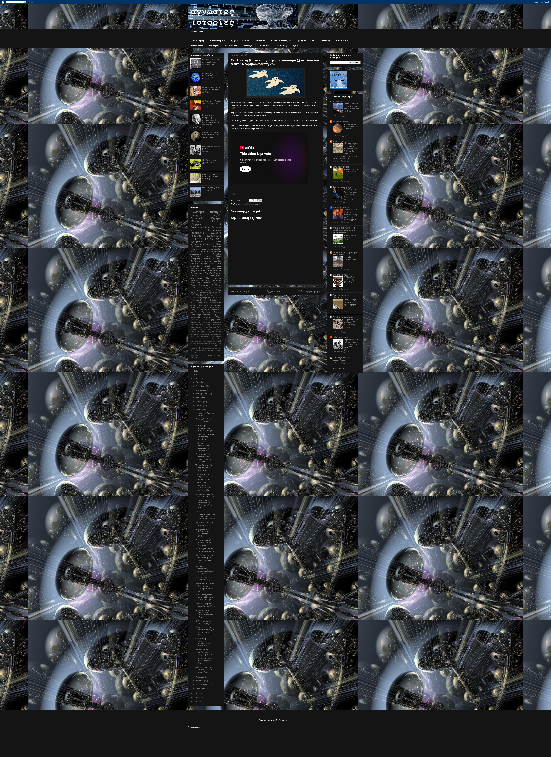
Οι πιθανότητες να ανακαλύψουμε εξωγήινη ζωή (210, 62)
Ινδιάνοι (206, 315)
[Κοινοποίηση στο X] (255, 200)
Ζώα (207, 246)
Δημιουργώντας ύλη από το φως (204, 523)
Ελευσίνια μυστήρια (214, 343)
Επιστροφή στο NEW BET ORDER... (350, 237)
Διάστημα (260, 41)
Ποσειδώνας (217, 353)
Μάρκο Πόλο (216, 348)
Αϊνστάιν (194, 312)
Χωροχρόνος (196, 278)
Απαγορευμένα (217, 41)
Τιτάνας (206, 258)
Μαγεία (193, 293)
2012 (203, 268)
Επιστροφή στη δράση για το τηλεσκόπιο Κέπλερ (202, 532)
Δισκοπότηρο (195, 315)
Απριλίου (200, 677)
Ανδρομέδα (194, 341)
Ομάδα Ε (218, 350)
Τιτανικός (207, 283)
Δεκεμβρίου (201, 382)
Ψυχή (199, 322)
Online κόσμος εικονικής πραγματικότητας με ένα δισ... (204, 642)
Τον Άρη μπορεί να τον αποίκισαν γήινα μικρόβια (351, 302)
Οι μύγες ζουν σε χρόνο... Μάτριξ (209, 161)
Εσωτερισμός (342, 41)
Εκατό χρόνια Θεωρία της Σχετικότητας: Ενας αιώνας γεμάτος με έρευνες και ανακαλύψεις (205, 121)
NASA (218, 241)
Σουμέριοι (218, 332)
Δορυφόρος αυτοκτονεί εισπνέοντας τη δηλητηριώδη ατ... (204, 486)
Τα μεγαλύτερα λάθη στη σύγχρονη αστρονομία (204, 467)
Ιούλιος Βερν (216, 324)
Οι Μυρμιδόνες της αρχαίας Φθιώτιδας (350, 279)
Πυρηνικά (210, 332)
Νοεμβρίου (201, 386)
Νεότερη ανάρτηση (240, 291)
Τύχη (219, 355)
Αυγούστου (201, 398)
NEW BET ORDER (341, 167)
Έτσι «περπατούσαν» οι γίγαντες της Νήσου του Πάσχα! (205, 515)
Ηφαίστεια (194, 280)
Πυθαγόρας (201, 332)
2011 (196, 701)
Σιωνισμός (211, 355)
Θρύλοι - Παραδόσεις (211, 280)
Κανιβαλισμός (209, 346)
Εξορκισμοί (204, 300)
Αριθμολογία (211, 341)
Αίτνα (219, 339)
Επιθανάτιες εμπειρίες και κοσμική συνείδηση (205, 436)
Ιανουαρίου (201, 688)
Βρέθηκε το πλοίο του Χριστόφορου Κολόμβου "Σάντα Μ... (205, 587)
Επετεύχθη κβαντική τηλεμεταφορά (204, 420)
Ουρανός (218, 329)
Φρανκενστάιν (213, 334)
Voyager (209, 290)
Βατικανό (206, 312)
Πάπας (218, 317)
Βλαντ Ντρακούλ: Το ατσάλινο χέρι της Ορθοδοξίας (211, 89)
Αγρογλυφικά (215, 303)
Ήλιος (218, 244)
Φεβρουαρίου (202, 685)
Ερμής (193, 285)
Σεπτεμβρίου (202, 394)
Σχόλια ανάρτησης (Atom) (281, 299)
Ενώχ (192, 346)
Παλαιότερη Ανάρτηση (309, 291)
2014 (196, 378)
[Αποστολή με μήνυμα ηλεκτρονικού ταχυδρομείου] (250, 200)
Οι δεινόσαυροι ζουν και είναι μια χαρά (204, 622)
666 (220, 334)
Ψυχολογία (206, 298)
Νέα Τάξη (216, 263)
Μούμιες (218, 305)
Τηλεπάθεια (194, 334)
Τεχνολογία (215, 233)
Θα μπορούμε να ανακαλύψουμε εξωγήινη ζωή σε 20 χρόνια (203, 457)
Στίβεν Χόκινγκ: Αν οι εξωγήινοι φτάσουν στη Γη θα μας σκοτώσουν (350, 194)
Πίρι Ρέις (194, 353)
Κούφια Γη (216, 315)
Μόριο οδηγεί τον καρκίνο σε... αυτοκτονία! (210, 75)
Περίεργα (247, 46)
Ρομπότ (208, 273)
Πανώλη (193, 332)
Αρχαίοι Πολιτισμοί (240, 41)
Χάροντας (193, 357)
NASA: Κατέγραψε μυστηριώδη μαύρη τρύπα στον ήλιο (205, 597)
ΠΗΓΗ (233, 194)
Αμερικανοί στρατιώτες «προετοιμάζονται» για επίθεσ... (205, 570)
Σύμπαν (217, 273)
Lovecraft (193, 339)
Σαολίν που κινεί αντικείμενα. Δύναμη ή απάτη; (211, 176)
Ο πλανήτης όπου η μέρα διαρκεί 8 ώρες (204, 660)
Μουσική (204, 350)
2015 (196, 375)
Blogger (288, 720)
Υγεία (295, 46)
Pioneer (201, 339)
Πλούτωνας (195, 261)
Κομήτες (200, 288)
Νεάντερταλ (210, 295)
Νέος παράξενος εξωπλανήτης (202, 578)
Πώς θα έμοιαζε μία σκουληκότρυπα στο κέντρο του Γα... (204, 558)
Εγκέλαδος (195, 300)
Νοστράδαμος (209, 329)
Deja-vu (218, 307)
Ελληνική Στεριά (340, 337)
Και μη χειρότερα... (342, 207)
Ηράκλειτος (199, 346)
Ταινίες (218, 320)
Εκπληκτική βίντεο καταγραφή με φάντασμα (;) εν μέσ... (203, 504)
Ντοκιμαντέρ (231, 46)
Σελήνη (194, 238)
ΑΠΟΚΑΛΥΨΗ (339, 368)
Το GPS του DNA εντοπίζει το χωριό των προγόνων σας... (204, 631)
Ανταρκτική (207, 261)
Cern (206, 303)
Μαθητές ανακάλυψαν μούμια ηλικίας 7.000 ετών (202, 446)
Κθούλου (218, 346)
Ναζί (202, 295)
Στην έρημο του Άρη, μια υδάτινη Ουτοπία (351, 126)
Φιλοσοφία (203, 334)
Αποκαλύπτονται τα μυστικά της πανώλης (211, 148)
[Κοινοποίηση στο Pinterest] (260, 200)
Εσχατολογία (214, 235)
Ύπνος (218, 298)
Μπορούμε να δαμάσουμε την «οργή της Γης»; (203, 652)
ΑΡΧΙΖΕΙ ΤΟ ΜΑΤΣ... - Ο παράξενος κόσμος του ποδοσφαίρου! (344, 230)
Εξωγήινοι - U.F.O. (305, 41)
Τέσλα (204, 320)
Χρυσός (198, 298)
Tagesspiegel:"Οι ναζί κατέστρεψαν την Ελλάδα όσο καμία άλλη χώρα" (351, 345)
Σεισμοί (218, 295)
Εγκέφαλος (196, 241)
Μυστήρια (214, 46)
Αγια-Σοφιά (204, 310)
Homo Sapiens (215, 336)
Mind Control (213, 278)
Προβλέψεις (216, 285)
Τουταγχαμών (196, 290)
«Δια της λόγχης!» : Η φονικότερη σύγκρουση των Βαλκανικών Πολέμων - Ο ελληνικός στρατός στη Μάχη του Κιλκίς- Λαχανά (346, 151)
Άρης (208, 227)
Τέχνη (211, 320)
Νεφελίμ (211, 350)
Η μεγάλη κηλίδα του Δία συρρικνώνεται (204, 550)
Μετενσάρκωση (204, 293)
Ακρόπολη (194, 324)
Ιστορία (209, 251)
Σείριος (203, 355)
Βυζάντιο (217, 312)
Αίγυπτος (217, 258)
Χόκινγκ (199, 303)
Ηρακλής (208, 324)
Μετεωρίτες (216, 293)
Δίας (208, 268)
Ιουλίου (199, 402)
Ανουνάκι (202, 341)
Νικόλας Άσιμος (339, 360)
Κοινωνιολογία (195, 348)
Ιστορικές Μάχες (340, 141)
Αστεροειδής (215, 249)
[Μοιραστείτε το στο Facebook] (258, 200)
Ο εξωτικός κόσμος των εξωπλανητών (204, 495)
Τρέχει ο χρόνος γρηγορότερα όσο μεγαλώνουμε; (204, 476)
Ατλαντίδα (194, 266)
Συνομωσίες (281, 46)
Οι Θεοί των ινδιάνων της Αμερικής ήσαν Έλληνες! (211, 103)
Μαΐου (199, 409)
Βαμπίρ (218, 341)
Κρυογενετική (206, 348)
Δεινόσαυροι (195, 256)
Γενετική (217, 251)
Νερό (192, 307)
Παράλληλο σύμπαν (205, 307)
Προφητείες (216, 275)
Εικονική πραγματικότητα (199, 343)
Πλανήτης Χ (205, 353)
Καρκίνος (194, 275)
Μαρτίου (200, 681)
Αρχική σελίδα (198, 31)
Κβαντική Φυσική (201, 327)
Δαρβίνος (201, 324)
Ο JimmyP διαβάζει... (343, 358)
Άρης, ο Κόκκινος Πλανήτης (341, 296)
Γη (220, 271)
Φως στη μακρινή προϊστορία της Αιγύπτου (203, 542)
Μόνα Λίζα (194, 295)
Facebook (204, 336)
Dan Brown (194, 336)
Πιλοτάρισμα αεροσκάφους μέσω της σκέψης (204, 428)
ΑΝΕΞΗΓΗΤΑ (339, 101)
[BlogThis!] (252, 200)
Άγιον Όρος (211, 339)
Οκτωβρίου (201, 390)
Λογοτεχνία (195, 317)
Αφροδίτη (217, 254)
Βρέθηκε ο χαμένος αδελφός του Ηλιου (205, 604)
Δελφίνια (217, 283)
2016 (196, 371)
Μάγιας (218, 256)
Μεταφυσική (197, 46)
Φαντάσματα (254, 204)
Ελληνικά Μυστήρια (281, 41)
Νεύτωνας (208, 317)
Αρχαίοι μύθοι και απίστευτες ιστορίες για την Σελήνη (211, 134)
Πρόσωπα (264, 46)
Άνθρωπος (210, 244)
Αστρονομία (195, 254)
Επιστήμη (325, 41)
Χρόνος (208, 256)
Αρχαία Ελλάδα (197, 251)
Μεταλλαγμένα (195, 350)
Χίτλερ (193, 322)
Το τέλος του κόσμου (343, 317)
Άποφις (193, 310)
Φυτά (192, 298)
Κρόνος (201, 271)
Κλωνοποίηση (203, 285)
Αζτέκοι (218, 322)
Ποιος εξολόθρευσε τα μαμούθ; (211, 189)
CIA (213, 298)
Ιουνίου (199, 405)
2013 (196, 693)
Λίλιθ (200, 329)
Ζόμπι (192, 305)
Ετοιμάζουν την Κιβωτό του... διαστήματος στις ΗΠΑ (204, 613)
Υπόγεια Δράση (340, 121)
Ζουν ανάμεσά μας (342, 187)
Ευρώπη (213, 300)
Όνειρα (204, 263)
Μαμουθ (206, 266)
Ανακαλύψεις (197, 41)
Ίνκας (192, 288)
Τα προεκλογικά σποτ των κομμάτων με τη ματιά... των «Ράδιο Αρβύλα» (350, 215)
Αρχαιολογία (203, 249)
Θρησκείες (207, 238)
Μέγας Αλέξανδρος (213, 288)
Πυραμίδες (195, 258)
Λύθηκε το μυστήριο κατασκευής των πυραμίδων (204, 669)
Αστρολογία (216, 310)
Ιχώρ (192, 327)
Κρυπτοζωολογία (205, 305)
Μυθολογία (195, 283)
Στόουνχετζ (195, 320)
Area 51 (205, 322)
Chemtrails (212, 322)
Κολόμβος (212, 327)
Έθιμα (218, 290)
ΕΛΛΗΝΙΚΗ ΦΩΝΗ (341, 275)
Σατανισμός (194, 355)
